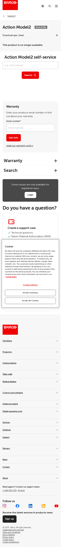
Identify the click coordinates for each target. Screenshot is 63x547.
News (5, 460)
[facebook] (17, 506)
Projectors (7, 352)
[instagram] (4, 506)
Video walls (7, 374)
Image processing (10, 404)
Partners (6, 448)
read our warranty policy (19, 145)
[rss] (43, 506)
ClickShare (7, 341)
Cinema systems (9, 363)
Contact (6, 467)
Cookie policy (11, 277)
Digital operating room (12, 411)
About (5, 478)
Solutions (7, 430)
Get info (13, 137)
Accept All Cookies (30, 301)
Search (28, 75)
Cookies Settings (30, 285)
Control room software (13, 393)
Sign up (9, 518)
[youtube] (56, 506)
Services (6, 422)
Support (6, 437)
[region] (30, 273)
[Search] (49, 6)
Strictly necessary (30, 293)
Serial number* (13, 121)
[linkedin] (30, 506)
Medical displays (9, 382)
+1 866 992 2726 (14, 490)
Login (30, 195)
